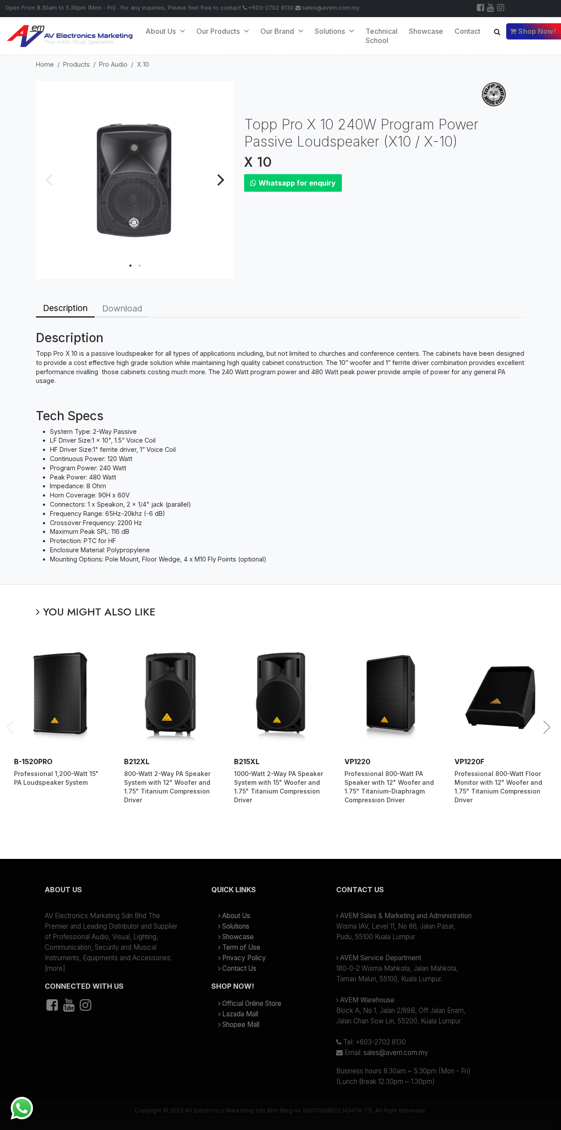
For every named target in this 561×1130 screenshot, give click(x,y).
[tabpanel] (280, 451)
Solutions (235, 926)
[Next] (219, 180)
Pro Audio (113, 64)
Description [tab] (65, 308)
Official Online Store (251, 1003)
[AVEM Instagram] (501, 8)
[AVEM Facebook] (481, 8)
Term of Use (241, 947)
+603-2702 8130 (271, 7)
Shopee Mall (240, 1024)
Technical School (382, 36)
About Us (162, 31)
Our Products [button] (218, 31)
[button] (114, 893)
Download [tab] (122, 308)
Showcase (426, 31)
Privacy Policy (244, 958)
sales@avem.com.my (330, 7)
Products (76, 64)
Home (45, 64)
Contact (467, 31)
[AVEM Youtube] (491, 8)
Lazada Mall (240, 1014)
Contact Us (239, 968)
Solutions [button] (331, 31)
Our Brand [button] (278, 31)
